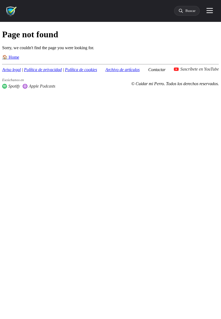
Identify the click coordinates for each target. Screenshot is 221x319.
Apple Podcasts (42, 86)
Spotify (14, 86)
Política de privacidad (43, 69)
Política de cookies (81, 69)
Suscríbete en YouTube (199, 69)
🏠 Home (10, 57)
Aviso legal (11, 69)
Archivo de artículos (122, 69)
